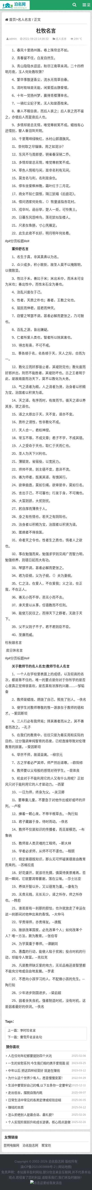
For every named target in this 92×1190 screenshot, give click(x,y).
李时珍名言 (28, 1030)
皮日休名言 (14, 650)
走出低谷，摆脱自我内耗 (25, 1092)
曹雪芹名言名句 (31, 1037)
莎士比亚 (74, 879)
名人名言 (24, 19)
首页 (12, 19)
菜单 (87, 6)
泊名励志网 (30, 1145)
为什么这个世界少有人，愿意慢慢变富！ (36, 1078)
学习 (39, 979)
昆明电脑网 (11, 1145)
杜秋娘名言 (13, 642)
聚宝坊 (46, 1145)
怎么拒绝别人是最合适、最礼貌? (31, 1115)
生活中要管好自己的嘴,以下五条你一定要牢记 (39, 1085)
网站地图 (64, 1167)
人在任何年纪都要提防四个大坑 (30, 1056)
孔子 (27, 727)
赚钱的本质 (16, 1107)
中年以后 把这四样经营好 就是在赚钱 (34, 1070)
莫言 (22, 178)
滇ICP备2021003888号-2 (38, 1167)
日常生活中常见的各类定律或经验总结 (34, 1100)
